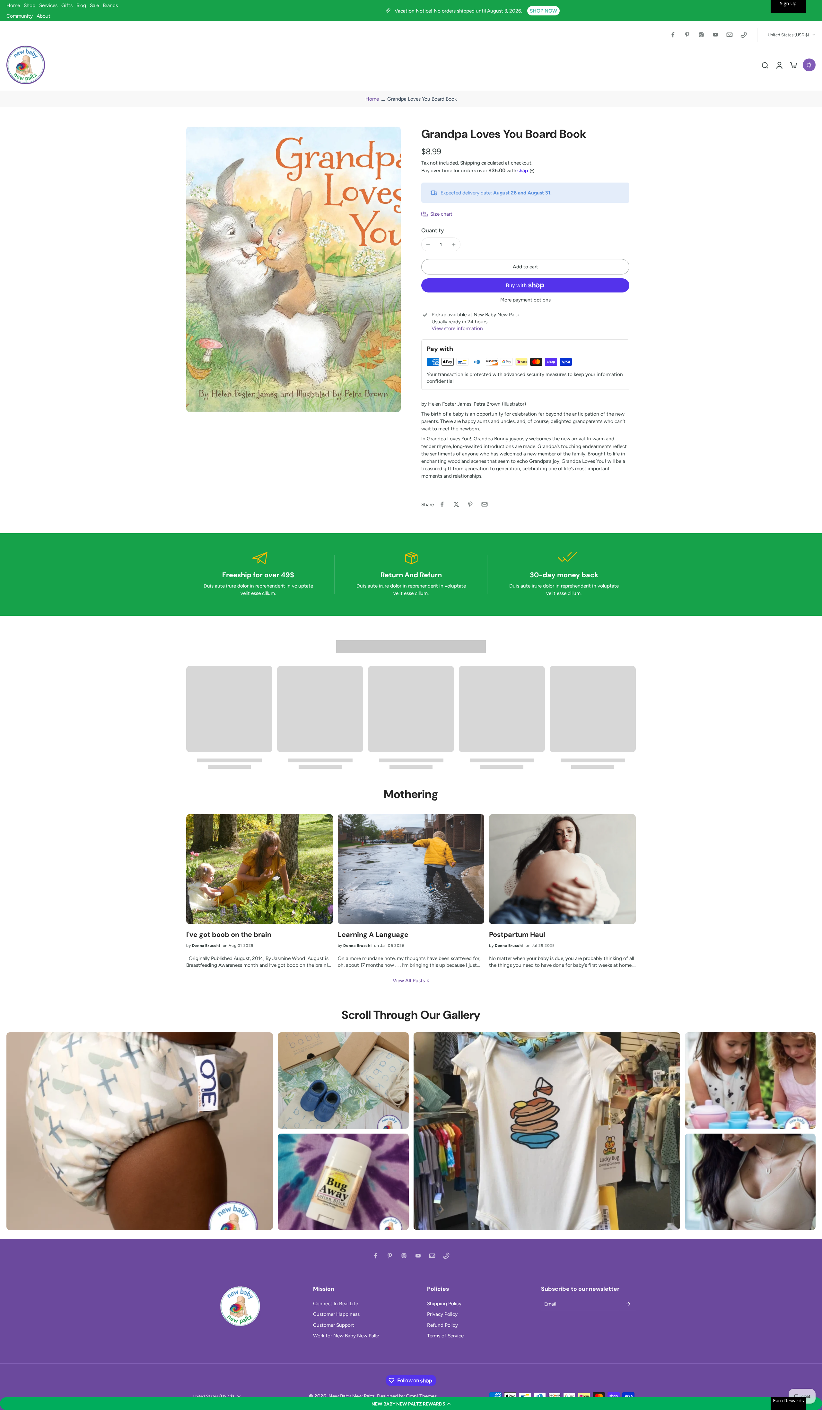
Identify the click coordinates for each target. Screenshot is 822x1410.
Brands (110, 5)
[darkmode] (809, 64)
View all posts (409, 980)
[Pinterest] (687, 35)
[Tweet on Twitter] (456, 504)
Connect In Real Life (335, 1303)
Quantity (432, 230)
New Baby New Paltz (351, 1396)
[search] (765, 64)
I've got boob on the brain (228, 934)
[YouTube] (715, 35)
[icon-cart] (793, 64)
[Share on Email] (484, 504)
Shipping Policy (444, 1303)
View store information (457, 328)
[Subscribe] (628, 1304)
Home (13, 5)
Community (19, 16)
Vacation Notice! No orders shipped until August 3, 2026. (459, 11)
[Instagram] (701, 35)
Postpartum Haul (517, 934)
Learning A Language (373, 934)
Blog (81, 5)
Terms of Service (445, 1336)
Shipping (470, 163)
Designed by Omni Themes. (407, 1396)
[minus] (428, 244)
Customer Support (333, 1325)
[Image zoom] (293, 269)
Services (48, 5)
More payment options (525, 300)
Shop (29, 5)
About (43, 16)
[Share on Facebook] (442, 504)
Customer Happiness (336, 1314)
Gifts (67, 5)
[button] (411, 1403)
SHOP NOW (543, 11)
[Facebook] (673, 35)
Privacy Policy (442, 1314)
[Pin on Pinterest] (470, 504)
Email (550, 1304)
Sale (94, 5)
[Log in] (779, 65)
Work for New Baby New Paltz (346, 1336)
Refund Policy (442, 1325)
